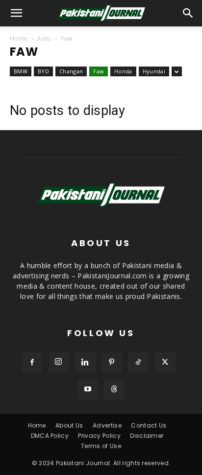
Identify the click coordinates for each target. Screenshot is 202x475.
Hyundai (154, 71)
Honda (123, 71)
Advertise (107, 425)
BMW (20, 71)
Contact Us (148, 425)
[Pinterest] (112, 362)
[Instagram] (59, 362)
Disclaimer (146, 435)
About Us (69, 425)
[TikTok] (138, 362)
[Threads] (114, 389)
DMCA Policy (50, 435)
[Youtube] (88, 389)
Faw (98, 71)
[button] (188, 13)
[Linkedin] (85, 362)
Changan (71, 71)
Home (18, 38)
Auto (44, 38)
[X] (165, 362)
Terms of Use (101, 446)
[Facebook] (32, 362)
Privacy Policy (99, 435)
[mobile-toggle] (16, 13)
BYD (43, 71)
